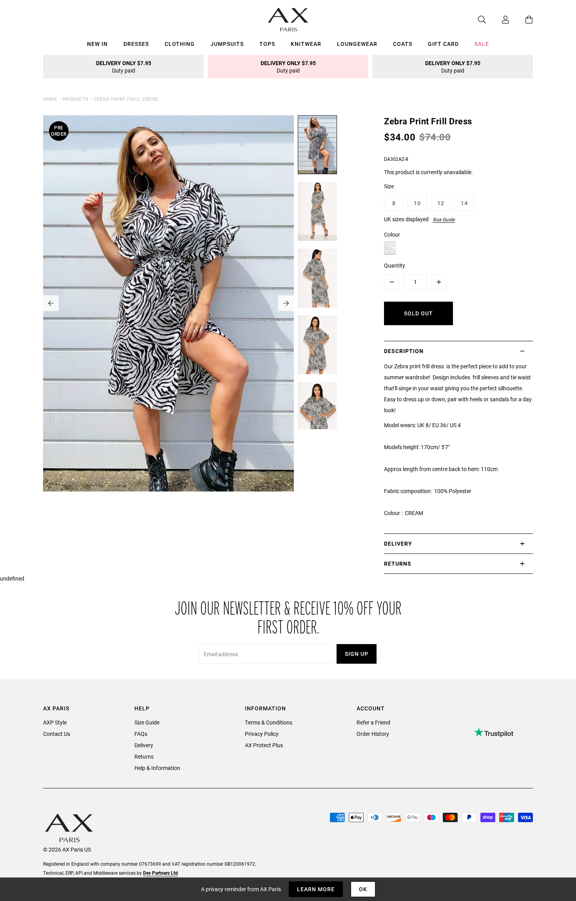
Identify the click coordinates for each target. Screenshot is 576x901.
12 (440, 203)
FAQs (140, 733)
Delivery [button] (398, 543)
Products (76, 99)
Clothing (180, 43)
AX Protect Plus (264, 745)
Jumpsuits (227, 43)
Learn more (316, 889)
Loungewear (357, 43)
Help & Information (157, 768)
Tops (267, 43)
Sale (482, 43)
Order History (373, 733)
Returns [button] (397, 563)
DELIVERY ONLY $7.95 (123, 66)
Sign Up (356, 653)
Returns (144, 756)
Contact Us (56, 733)
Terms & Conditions (268, 722)
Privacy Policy (262, 733)
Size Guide (444, 219)
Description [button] (404, 351)
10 (417, 203)
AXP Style (55, 722)
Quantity (394, 265)
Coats (402, 43)
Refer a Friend (373, 722)
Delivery (143, 745)
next (286, 303)
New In (97, 43)
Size (389, 186)
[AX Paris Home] (288, 19)
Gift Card (443, 43)
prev (51, 303)
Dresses (136, 43)
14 (464, 203)
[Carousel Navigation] (168, 303)
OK (363, 889)
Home (50, 99)
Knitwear (306, 43)
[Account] (497, 19)
